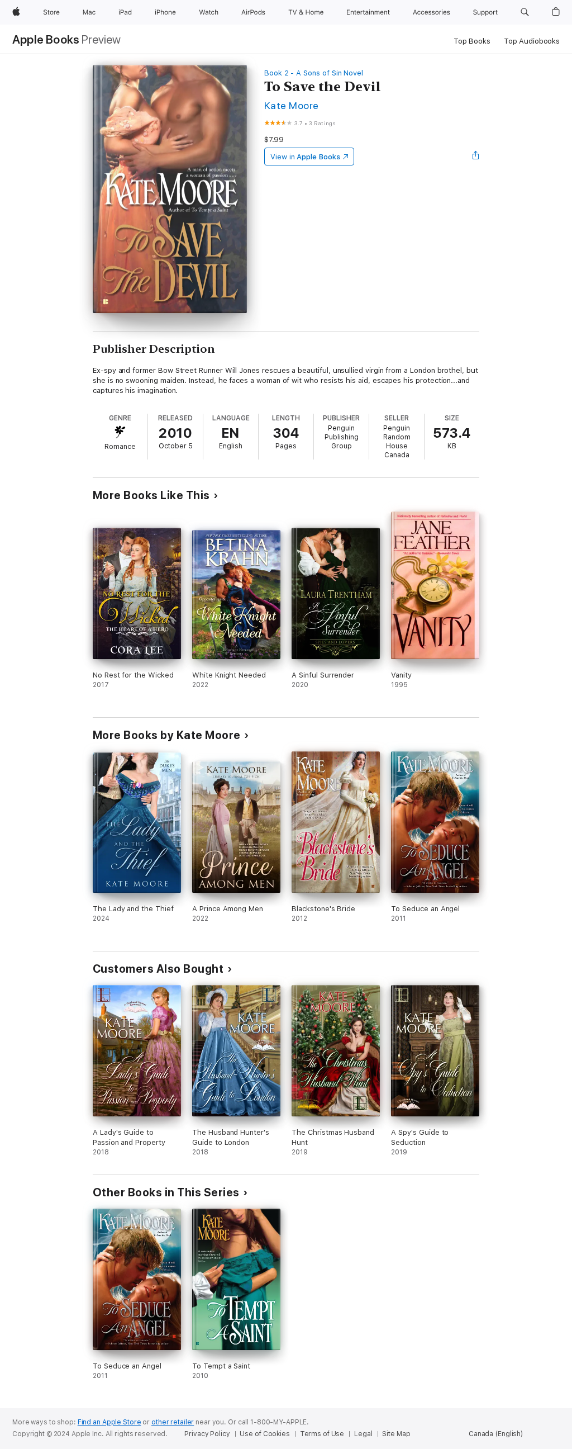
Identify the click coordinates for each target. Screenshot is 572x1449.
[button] (524, 12)
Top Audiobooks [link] (532, 41)
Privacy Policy (207, 1434)
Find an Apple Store (109, 1422)
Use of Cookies (264, 1434)
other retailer (172, 1422)
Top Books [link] (472, 41)
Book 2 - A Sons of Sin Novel (313, 73)
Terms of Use (322, 1434)
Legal (363, 1434)
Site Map (396, 1434)
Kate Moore (291, 105)
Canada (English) (496, 1434)
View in (305, 157)
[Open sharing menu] (476, 157)
